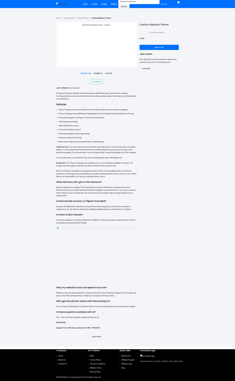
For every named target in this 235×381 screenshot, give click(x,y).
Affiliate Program (128, 360)
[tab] (86, 73)
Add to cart (159, 47)
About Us (62, 360)
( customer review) (156, 33)
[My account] (170, 4)
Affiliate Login (127, 364)
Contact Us (62, 364)
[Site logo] (61, 4)
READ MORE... (61, 322)
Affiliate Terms (95, 368)
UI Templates (69, 18)
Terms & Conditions (97, 364)
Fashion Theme (83, 18)
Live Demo (96, 82)
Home (58, 18)
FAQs (92, 356)
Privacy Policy (95, 360)
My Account (126, 356)
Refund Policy (95, 372)
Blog (123, 368)
